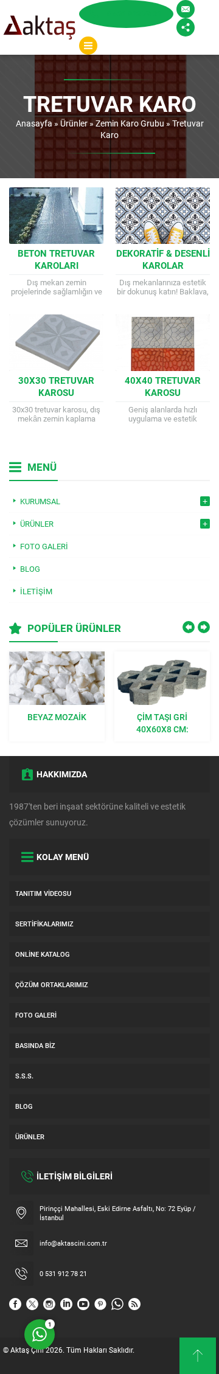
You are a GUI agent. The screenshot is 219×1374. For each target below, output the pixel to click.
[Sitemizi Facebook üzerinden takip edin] (15, 1304)
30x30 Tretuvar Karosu (56, 386)
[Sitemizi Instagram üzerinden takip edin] (49, 1304)
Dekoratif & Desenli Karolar (163, 259)
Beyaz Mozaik (56, 717)
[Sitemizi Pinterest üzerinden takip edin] (100, 1304)
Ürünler (74, 123)
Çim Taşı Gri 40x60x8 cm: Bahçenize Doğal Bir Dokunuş (162, 723)
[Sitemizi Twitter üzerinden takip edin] (32, 1304)
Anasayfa (34, 123)
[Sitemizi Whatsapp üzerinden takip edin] (117, 1304)
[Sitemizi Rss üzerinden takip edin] (134, 1304)
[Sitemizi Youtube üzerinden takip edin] (83, 1304)
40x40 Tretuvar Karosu (163, 386)
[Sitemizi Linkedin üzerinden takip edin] (66, 1304)
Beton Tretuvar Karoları (56, 259)
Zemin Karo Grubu (130, 123)
